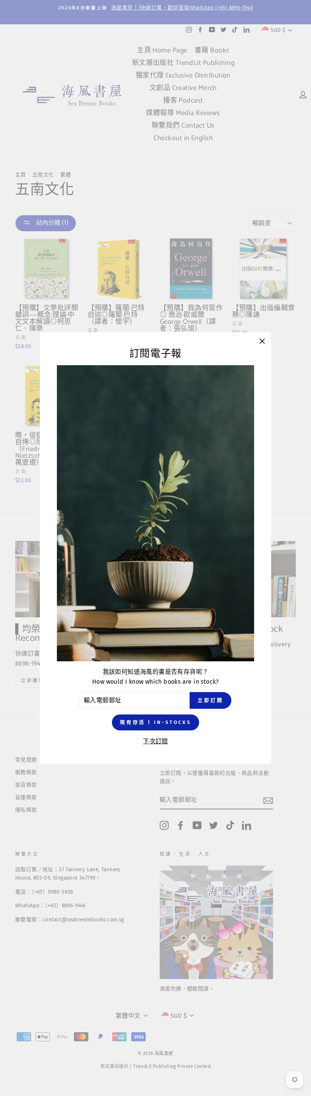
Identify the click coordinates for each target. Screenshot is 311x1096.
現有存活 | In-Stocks (155, 722)
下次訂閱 (155, 741)
